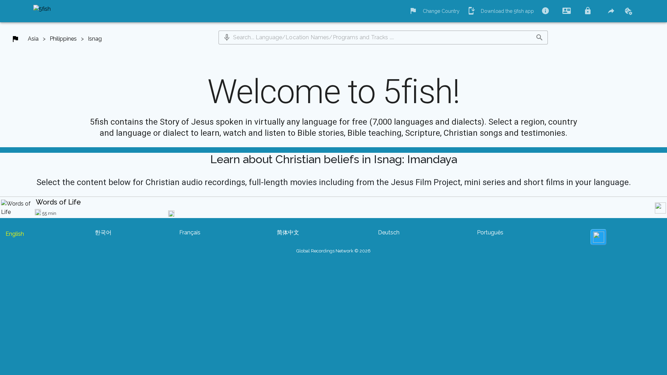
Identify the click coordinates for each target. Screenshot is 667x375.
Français (189, 232)
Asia (33, 38)
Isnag (95, 38)
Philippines (63, 38)
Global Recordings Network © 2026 (333, 250)
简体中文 (288, 232)
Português (490, 232)
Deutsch (389, 232)
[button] (227, 37)
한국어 (103, 232)
